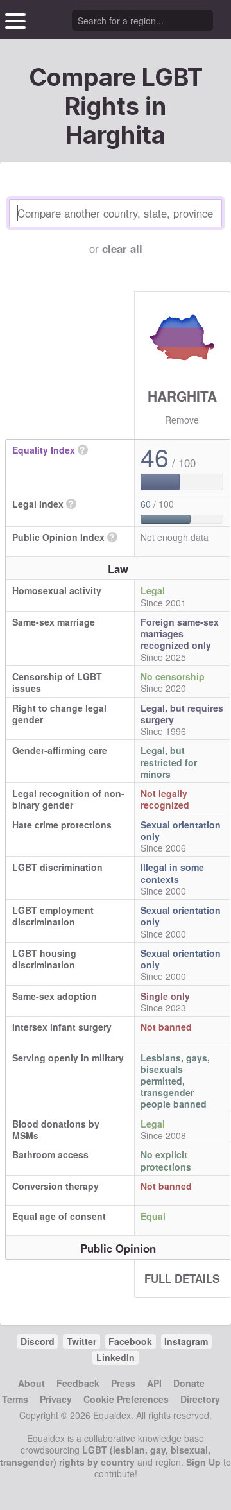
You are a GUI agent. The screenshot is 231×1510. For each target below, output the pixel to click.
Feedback (77, 1383)
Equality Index (43, 449)
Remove (182, 419)
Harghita (182, 396)
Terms (15, 1399)
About (31, 1383)
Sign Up (203, 1461)
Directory (200, 1399)
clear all (122, 248)
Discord (38, 1341)
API (154, 1383)
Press (123, 1383)
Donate (189, 1383)
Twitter (81, 1341)
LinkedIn (115, 1357)
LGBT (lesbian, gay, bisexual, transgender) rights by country (105, 1455)
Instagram (186, 1341)
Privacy (56, 1399)
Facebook (130, 1341)
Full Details (181, 1278)
